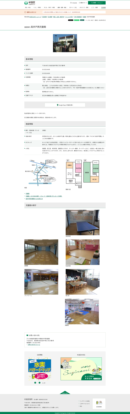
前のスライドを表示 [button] (35, 383)
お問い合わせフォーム (34, 344)
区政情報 (44, 17)
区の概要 (50, 17)
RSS (81, 406)
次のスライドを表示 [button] (39, 383)
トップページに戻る (85, 401)
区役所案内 (99, 407)
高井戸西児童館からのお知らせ (34, 199)
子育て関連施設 (78, 17)
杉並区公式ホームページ (35, 17)
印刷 (82, 20)
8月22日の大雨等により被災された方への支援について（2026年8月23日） (62, 12)
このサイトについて (85, 403)
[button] (73, 2)
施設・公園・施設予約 (58, 17)
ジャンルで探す (69, 17)
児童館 (84, 17)
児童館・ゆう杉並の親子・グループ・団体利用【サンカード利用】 (44, 196)
